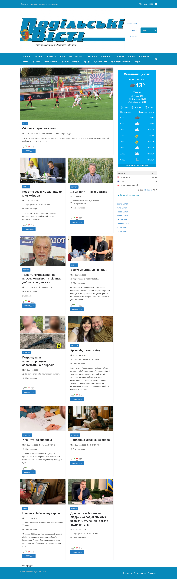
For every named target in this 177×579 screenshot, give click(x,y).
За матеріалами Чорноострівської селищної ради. (44, 523)
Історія (131, 56)
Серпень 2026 (122, 204)
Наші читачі (50, 61)
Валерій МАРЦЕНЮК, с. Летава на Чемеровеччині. (87, 202)
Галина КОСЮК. (48, 445)
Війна (62, 56)
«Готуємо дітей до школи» (88, 270)
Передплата (132, 23)
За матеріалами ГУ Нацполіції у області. (42, 374)
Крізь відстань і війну (85, 350)
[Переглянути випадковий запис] (156, 59)
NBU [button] (155, 190)
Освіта (25, 61)
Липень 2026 (122, 208)
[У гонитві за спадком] (43, 418)
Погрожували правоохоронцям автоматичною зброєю (38, 361)
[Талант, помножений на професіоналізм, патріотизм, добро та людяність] (43, 251)
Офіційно (26, 56)
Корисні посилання (129, 195)
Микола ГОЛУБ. (48, 287)
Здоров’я (36, 61)
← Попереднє (26, 565)
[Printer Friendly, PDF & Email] (29, 147)
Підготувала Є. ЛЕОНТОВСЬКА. (38, 204)
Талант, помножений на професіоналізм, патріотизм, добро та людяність (42, 278)
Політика (51, 56)
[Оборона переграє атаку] (66, 94)
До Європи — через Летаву (88, 192)
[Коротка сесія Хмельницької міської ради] (43, 170)
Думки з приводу (70, 61)
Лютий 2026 (122, 228)
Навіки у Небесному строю (41, 513)
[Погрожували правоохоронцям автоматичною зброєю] (43, 332)
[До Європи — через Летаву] (91, 170)
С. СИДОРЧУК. (96, 445)
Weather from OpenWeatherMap (137, 166)
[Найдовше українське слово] (91, 418)
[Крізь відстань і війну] (91, 329)
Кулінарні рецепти (120, 61)
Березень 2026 (123, 224)
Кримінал (119, 56)
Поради (86, 61)
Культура (144, 56)
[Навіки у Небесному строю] (43, 492)
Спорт (137, 61)
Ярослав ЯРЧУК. (48, 133)
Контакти (133, 30)
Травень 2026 (122, 216)
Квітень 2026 (122, 220)
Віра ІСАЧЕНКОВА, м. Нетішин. (86, 359)
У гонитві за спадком (37, 440)
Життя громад (76, 56)
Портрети (106, 56)
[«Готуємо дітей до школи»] (91, 248)
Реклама (133, 37)
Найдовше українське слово (90, 440)
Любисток (92, 56)
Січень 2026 (122, 232)
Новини (39, 56)
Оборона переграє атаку (39, 128)
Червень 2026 (122, 212)
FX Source (148, 190)
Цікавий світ (100, 61)
